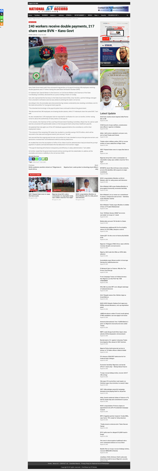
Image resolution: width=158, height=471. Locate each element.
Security (103, 15)
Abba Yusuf (36, 162)
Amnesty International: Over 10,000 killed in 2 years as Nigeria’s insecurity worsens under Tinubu (114, 323)
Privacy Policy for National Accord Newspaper (95, 463)
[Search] (127, 15)
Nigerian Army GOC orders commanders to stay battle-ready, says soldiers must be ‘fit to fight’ (63, 184)
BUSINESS (45, 15)
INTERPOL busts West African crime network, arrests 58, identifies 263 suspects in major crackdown (114, 170)
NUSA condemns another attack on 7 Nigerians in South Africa (45, 167)
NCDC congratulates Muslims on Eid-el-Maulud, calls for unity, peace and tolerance (87, 184)
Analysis (52, 15)
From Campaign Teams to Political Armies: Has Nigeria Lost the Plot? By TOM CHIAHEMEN (113, 278)
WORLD (90, 15)
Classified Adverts (74, 463)
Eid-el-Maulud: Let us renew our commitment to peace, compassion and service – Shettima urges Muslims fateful (114, 196)
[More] (1, 24)
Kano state (43, 162)
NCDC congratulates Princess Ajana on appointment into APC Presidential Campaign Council (114, 408)
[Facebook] (30, 158)
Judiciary (61, 15)
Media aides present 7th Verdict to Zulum (113, 221)
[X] (33, 158)
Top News (37, 15)
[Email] (46, 158)
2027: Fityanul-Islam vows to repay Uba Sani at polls (40, 184)
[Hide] (0, 27)
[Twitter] (39, 158)
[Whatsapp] (36, 158)
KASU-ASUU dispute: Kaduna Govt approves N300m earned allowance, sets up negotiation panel (114, 305)
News (96, 15)
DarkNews (85, 467)
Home (30, 15)
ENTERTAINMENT (79, 15)
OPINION (68, 15)
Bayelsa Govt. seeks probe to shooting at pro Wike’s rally (81, 167)
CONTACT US (64, 463)
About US (56, 463)
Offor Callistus (33, 34)
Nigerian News (32, 22)
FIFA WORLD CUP (113, 15)
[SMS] (43, 158)
